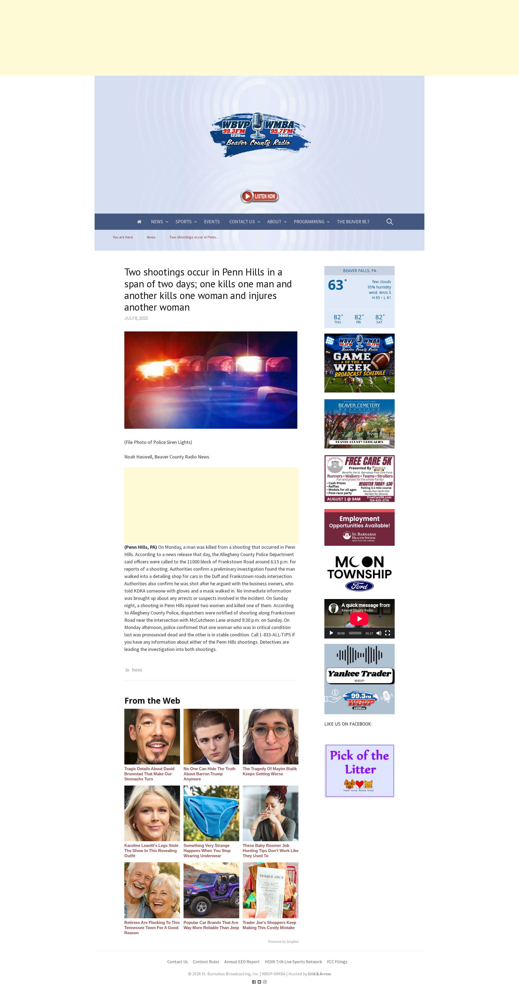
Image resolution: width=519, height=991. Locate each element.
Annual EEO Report (242, 961)
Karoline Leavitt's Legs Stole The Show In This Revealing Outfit (151, 850)
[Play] (331, 633)
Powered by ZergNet (283, 942)
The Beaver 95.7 (353, 222)
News (157, 222)
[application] (359, 619)
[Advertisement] (162, 38)
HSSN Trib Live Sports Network (293, 961)
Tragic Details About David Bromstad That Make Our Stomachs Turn (149, 773)
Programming (309, 222)
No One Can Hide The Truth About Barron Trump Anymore (209, 773)
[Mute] (379, 633)
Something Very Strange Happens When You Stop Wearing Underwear (207, 850)
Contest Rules (206, 961)
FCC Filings (337, 961)
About (274, 222)
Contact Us (242, 222)
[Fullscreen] (387, 633)
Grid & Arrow (319, 973)
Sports (183, 222)
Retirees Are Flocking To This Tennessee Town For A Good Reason (152, 927)
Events (212, 222)
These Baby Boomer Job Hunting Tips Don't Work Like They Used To (270, 850)
